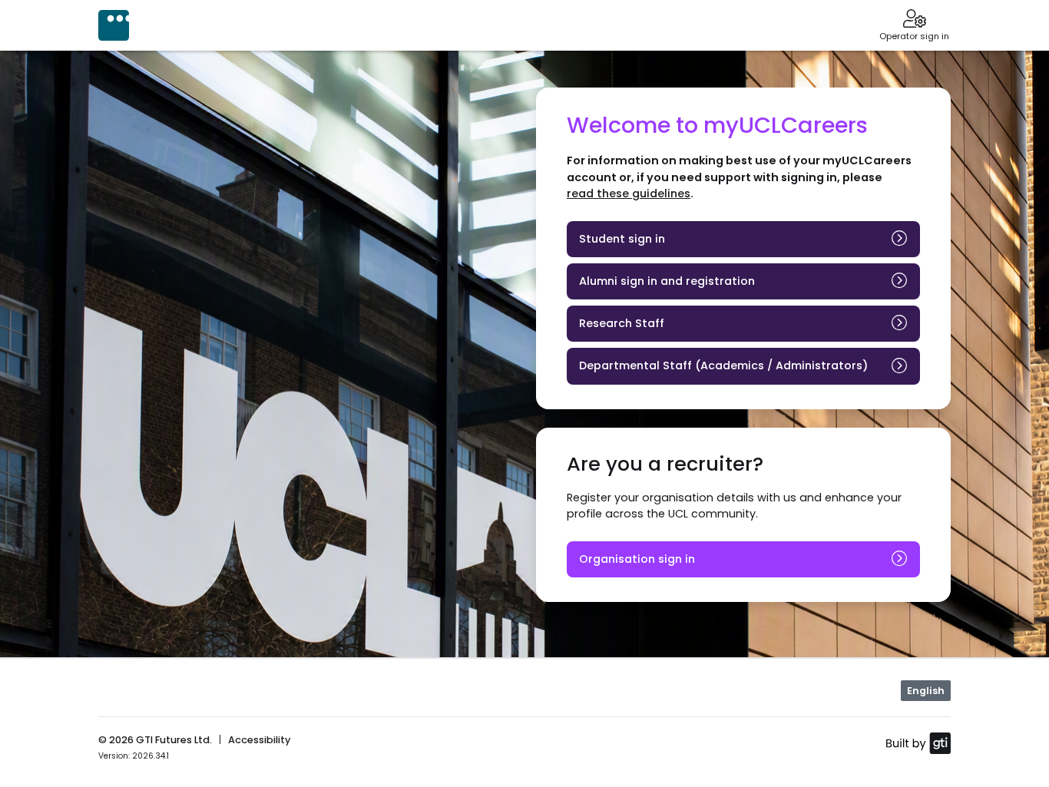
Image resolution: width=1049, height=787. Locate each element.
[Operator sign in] (914, 20)
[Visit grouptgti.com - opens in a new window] (918, 742)
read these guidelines (628, 193)
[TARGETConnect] (113, 25)
